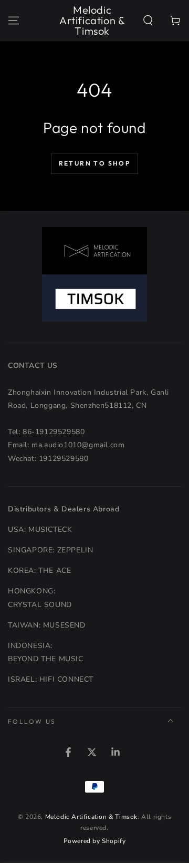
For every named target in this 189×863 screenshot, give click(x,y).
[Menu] (13, 20)
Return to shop (95, 163)
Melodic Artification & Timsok (91, 817)
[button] (148, 20)
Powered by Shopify (95, 841)
